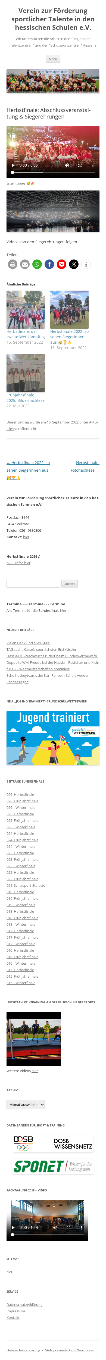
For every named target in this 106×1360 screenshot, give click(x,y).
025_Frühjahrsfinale (22, 820)
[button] (12, 264)
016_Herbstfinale (20, 950)
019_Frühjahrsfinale (22, 898)
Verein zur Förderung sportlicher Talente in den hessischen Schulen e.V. (53, 19)
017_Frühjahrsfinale (22, 937)
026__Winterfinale (21, 807)
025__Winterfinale (21, 826)
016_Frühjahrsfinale (22, 956)
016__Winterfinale (21, 963)
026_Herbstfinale (20, 794)
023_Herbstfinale (20, 852)
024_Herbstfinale (20, 833)
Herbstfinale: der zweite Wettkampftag (26, 334)
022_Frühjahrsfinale (22, 878)
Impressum (16, 1311)
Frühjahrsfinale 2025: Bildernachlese (26, 397)
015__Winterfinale (21, 982)
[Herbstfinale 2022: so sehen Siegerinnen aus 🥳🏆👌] (69, 310)
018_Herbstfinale (20, 911)
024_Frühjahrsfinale (22, 839)
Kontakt (13, 1317)
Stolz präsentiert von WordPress (69, 1350)
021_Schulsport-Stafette (26, 885)
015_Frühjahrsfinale (22, 976)
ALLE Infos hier (18, 562)
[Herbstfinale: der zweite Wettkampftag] (26, 310)
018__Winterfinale (21, 924)
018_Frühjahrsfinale (22, 917)
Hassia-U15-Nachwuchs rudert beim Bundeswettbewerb (52, 655)
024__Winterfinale (21, 846)
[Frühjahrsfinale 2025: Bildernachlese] (26, 373)
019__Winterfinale (21, 904)
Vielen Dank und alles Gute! (28, 642)
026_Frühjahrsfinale (22, 801)
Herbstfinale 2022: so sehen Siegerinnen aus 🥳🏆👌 (69, 337)
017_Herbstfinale (20, 930)
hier (26, 536)
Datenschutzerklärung (24, 1304)
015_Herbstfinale (20, 969)
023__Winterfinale (21, 865)
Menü (53, 59)
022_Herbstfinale (20, 872)
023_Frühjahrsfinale (22, 859)
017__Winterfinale (21, 943)
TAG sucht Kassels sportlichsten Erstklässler (41, 649)
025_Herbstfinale (20, 814)
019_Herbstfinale (20, 891)
